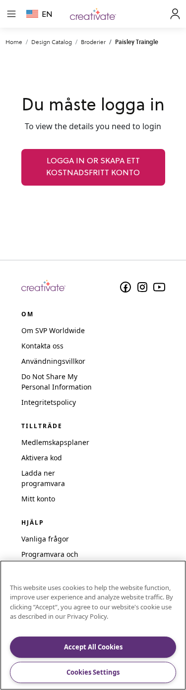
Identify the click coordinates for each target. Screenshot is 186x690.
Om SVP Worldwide (53, 330)
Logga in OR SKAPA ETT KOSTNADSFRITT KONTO (93, 167)
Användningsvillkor (53, 361)
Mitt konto (38, 498)
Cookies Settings (93, 672)
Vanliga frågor (45, 538)
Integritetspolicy (48, 402)
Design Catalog (51, 42)
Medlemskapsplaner (55, 442)
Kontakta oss (42, 345)
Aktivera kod (41, 457)
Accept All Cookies (93, 646)
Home (13, 42)
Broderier (93, 42)
